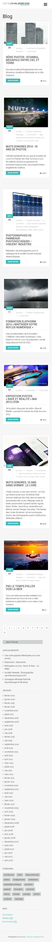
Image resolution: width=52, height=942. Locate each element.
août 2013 (9, 755)
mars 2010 (9, 800)
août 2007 (9, 845)
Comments (10, 922)
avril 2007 (9, 860)
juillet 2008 (9, 827)
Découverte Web (32, 875)
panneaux (19, 227)
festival (37, 138)
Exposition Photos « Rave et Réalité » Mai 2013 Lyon (21, 399)
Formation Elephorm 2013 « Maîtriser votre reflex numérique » (21, 324)
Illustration (18, 889)
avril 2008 (9, 834)
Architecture (32, 48)
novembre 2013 (11, 752)
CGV (42, 937)
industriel (42, 223)
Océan (24, 580)
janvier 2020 (10, 699)
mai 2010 (8, 797)
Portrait (36, 894)
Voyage (36, 580)
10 (47, 628)
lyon (42, 138)
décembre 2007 (12, 842)
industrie (34, 223)
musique (19, 141)
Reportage (19, 135)
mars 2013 (9, 763)
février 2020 (10, 696)
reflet (30, 230)
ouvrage (31, 477)
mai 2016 (8, 733)
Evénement (37, 131)
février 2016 (10, 737)
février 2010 (10, 804)
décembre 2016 (11, 718)
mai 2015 (8, 740)
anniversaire (27, 473)
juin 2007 (8, 853)
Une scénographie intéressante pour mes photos (22, 656)
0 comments (31, 51)
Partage (16, 894)
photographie (33, 227)
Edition (30, 313)
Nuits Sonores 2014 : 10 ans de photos (21, 148)
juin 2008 (9, 830)
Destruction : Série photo (15, 662)
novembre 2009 (12, 808)
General (7, 889)
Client (30, 131)
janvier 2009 (10, 819)
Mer (44, 577)
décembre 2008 (12, 823)
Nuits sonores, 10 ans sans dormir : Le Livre (21, 484)
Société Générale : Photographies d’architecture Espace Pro (19, 674)
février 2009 (10, 815)
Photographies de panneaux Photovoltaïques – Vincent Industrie (19, 240)
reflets (35, 230)
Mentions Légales (33, 937)
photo (26, 227)
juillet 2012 (9, 767)
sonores (42, 477)
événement (30, 138)
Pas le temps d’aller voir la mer (20, 588)
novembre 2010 (11, 785)
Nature (18, 580)
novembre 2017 (11, 711)
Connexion (8, 915)
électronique (20, 138)
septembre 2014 (12, 744)
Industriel (36, 220)
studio (40, 230)
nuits (25, 141)
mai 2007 (9, 857)
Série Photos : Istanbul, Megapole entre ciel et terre (22, 60)
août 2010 (9, 793)
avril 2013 (9, 759)
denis (20, 48)
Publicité (7, 899)
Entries (8, 918)
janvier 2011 (9, 782)
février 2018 (10, 707)
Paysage (19, 577)
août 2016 (9, 725)
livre (40, 473)
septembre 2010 (12, 789)
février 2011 (9, 778)
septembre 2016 (12, 722)
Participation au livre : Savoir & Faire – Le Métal (22, 667)
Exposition (31, 390)
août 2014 (9, 748)
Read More (13, 80)
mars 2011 (9, 774)
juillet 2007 (9, 849)
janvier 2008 (10, 838)
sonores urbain (33, 141)
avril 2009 (9, 812)
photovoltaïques (21, 230)
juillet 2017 (9, 714)
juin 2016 (8, 729)
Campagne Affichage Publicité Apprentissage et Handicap (17, 680)
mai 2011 (8, 770)
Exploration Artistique (35, 574)
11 (4, 632)
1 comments (31, 135)
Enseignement (38, 313)
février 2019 (10, 703)
